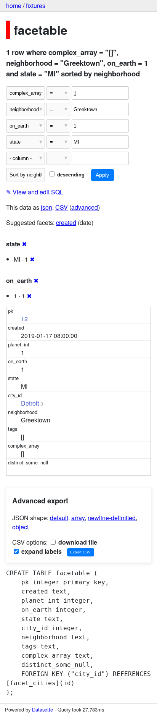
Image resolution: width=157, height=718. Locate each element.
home (13, 5)
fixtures (35, 5)
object (20, 526)
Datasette (42, 709)
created (66, 222)
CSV (61, 207)
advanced (84, 207)
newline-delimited (112, 517)
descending (70, 174)
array (78, 517)
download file (77, 542)
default (59, 517)
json (46, 207)
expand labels (41, 551)
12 (24, 318)
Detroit (30, 403)
